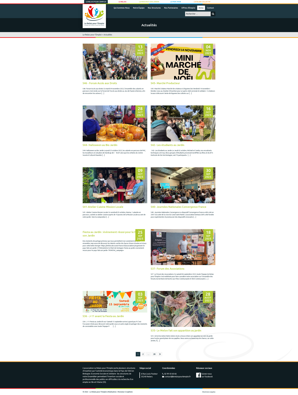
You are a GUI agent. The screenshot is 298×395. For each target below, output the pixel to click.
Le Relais (122, 2)
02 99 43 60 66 (170, 374)
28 (154, 354)
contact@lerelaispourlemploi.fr (178, 377)
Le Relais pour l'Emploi (96, 2)
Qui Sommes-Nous (122, 8)
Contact (210, 8)
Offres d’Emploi (188, 8)
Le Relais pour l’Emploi (103, 368)
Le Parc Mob (175, 2)
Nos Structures (154, 8)
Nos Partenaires (171, 8)
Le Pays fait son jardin (149, 2)
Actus (201, 8)
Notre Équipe (138, 8)
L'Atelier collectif (202, 2)
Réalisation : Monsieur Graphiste (120, 392)
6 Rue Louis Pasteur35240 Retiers (149, 375)
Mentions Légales (208, 392)
